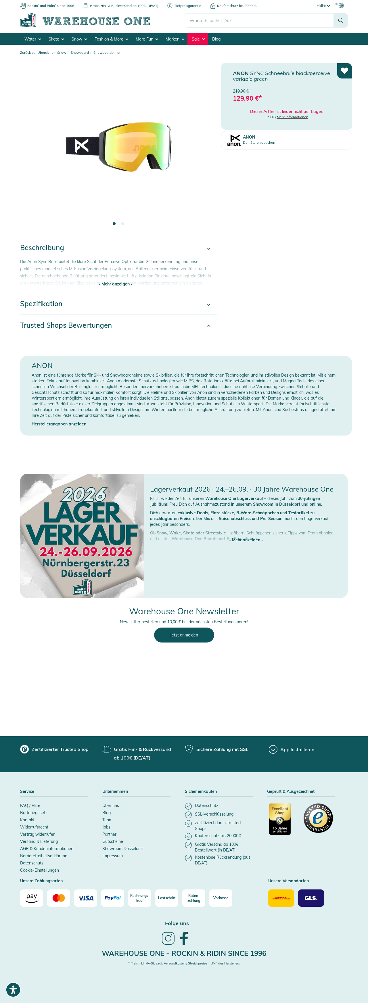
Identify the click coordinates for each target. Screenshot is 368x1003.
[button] (246, 534)
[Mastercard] (58, 898)
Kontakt (27, 819)
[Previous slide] (30, 148)
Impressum (112, 855)
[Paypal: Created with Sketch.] (112, 898)
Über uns (110, 805)
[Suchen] (341, 20)
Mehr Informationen (292, 117)
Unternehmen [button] (115, 791)
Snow (77, 39)
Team (107, 819)
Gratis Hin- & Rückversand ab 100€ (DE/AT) (124, 5)
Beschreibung (42, 247)
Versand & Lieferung (39, 841)
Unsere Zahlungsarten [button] (41, 881)
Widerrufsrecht (34, 827)
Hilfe (322, 5)
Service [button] (27, 791)
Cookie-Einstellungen (39, 870)
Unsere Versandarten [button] (288, 881)
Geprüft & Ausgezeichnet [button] (291, 791)
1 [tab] (114, 224)
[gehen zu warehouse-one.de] (102, 26)
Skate (54, 39)
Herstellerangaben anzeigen (59, 424)
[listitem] (219, 806)
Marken (173, 39)
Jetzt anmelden (184, 635)
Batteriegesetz (33, 812)
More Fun (145, 39)
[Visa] (85, 898)
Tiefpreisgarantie (187, 5)
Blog (216, 39)
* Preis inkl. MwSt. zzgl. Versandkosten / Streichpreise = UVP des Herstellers (184, 963)
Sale (196, 39)
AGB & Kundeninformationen (46, 848)
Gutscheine (112, 841)
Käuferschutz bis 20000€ (236, 5)
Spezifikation (41, 303)
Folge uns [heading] (177, 923)
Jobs (106, 827)
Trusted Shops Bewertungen (66, 325)
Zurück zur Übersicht (36, 52)
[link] (168, 944)
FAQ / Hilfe (30, 805)
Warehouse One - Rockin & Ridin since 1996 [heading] (184, 953)
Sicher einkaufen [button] (201, 791)
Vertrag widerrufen (37, 834)
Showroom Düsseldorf (123, 848)
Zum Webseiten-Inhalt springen (29, 2)
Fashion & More (109, 39)
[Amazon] (31, 898)
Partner (109, 834)
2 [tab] (123, 224)
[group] (54, 749)
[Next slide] (207, 148)
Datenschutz (31, 863)
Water (30, 39)
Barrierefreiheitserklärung (43, 855)
